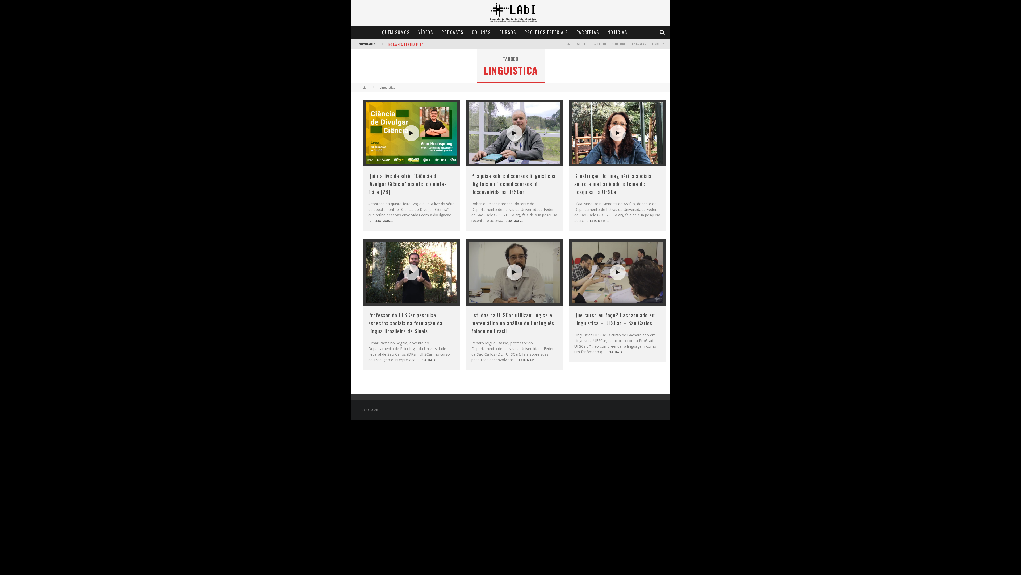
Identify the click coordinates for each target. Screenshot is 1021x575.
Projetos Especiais (546, 32)
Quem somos (396, 32)
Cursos (507, 32)
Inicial (363, 87)
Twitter (581, 44)
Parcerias (587, 32)
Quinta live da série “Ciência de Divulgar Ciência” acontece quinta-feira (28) (407, 184)
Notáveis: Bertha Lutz (405, 44)
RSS (567, 44)
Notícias (617, 32)
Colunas (481, 32)
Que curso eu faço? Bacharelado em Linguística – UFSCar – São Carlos (615, 319)
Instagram (639, 44)
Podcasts (452, 32)
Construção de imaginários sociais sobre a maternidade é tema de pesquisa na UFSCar (612, 184)
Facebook (600, 44)
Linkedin (658, 44)
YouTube (619, 44)
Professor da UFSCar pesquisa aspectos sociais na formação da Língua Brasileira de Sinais (405, 323)
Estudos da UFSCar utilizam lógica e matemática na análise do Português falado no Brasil (512, 323)
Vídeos (425, 32)
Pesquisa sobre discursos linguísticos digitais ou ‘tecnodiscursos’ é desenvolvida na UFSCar (513, 184)
